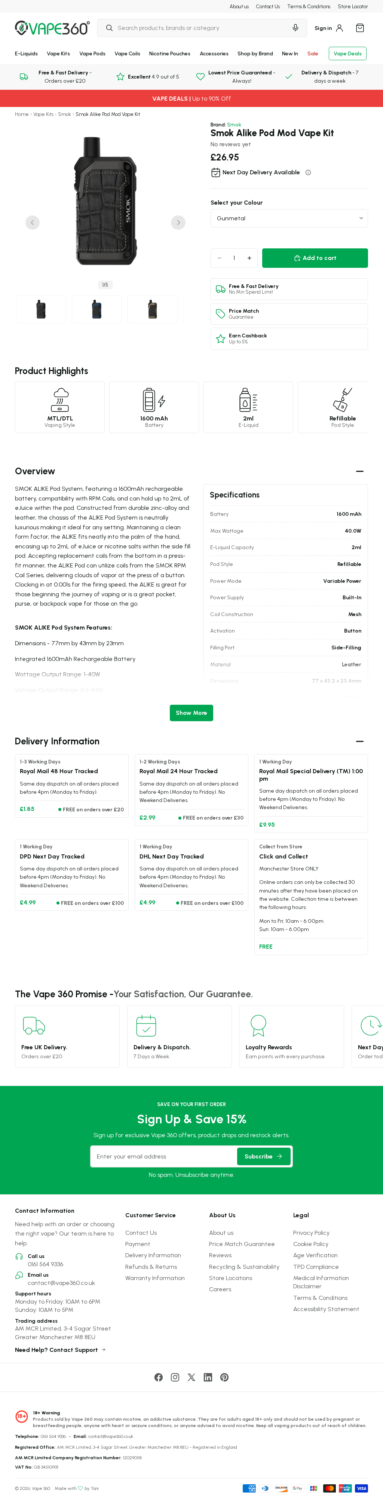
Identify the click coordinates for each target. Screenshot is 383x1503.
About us (239, 6)
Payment (137, 1243)
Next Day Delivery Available (261, 172)
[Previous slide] (32, 222)
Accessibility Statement (326, 1308)
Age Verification (315, 1255)
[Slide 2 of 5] (97, 309)
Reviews (220, 1255)
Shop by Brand (255, 53)
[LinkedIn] (208, 1377)
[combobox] (192, 27)
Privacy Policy (311, 1232)
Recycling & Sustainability (244, 1266)
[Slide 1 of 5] (41, 309)
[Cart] (360, 27)
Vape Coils (127, 53)
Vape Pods (92, 53)
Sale (312, 53)
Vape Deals (348, 53)
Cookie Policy (310, 1243)
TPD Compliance (316, 1266)
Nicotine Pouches (169, 53)
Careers (220, 1289)
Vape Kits (58, 53)
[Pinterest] (224, 1377)
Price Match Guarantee (242, 1243)
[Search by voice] (295, 27)
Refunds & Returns (151, 1266)
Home (22, 114)
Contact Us (268, 6)
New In (290, 53)
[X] (191, 1377)
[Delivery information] (308, 172)
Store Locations (230, 1277)
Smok (64, 114)
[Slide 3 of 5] (152, 309)
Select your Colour (237, 202)
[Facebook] (158, 1377)
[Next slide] (178, 222)
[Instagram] (175, 1377)
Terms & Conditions (308, 6)
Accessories (214, 53)
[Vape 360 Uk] (52, 28)
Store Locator (353, 6)
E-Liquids (26, 53)
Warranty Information (155, 1277)
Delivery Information (153, 1255)
